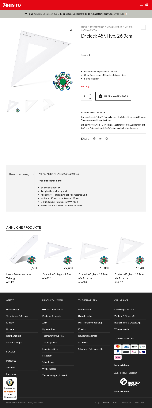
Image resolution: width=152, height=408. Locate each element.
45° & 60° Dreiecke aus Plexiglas (109, 117)
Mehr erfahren (121, 365)
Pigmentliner (48, 329)
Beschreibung (19, 174)
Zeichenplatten (49, 342)
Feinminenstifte (50, 349)
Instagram (11, 360)
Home (84, 26)
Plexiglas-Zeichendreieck (116, 124)
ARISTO (99, 124)
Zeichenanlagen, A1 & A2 (54, 375)
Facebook (11, 374)
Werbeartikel (84, 309)
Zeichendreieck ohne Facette (123, 128)
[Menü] (15, 379)
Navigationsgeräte (87, 335)
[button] (71, 30)
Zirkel (45, 322)
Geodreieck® (12, 309)
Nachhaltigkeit (13, 335)
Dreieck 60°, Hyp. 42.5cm (56, 274)
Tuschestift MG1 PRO (53, 335)
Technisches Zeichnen (17, 316)
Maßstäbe (47, 355)
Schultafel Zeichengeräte (90, 349)
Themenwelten (97, 26)
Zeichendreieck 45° (99, 128)
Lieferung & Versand (124, 309)
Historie (10, 329)
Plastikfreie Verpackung (90, 322)
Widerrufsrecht (122, 329)
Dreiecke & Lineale (136, 117)
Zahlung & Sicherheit (124, 316)
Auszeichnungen (14, 342)
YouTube (10, 367)
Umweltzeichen (114, 26)
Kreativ (10, 322)
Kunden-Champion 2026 (46, 13)
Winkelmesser (49, 368)
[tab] (20, 174)
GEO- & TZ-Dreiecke (52, 309)
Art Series (83, 342)
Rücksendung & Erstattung (127, 322)
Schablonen (48, 362)
